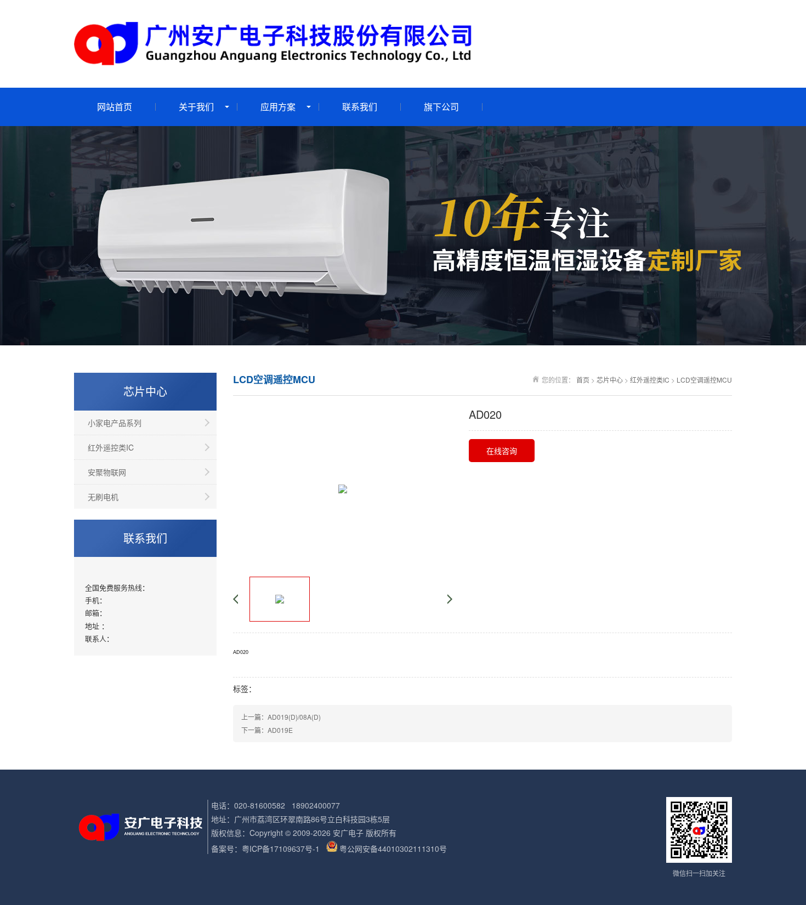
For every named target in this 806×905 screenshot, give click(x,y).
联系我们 (359, 106)
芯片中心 (610, 379)
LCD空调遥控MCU (704, 379)
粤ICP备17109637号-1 (281, 848)
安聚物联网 (107, 471)
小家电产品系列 (114, 422)
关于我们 (196, 106)
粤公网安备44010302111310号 (393, 848)
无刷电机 (103, 496)
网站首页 (114, 106)
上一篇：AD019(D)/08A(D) (281, 716)
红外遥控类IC (111, 447)
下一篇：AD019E (267, 730)
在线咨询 (501, 450)
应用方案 (278, 106)
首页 (582, 379)
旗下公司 (441, 106)
